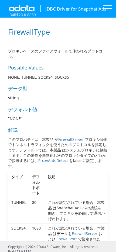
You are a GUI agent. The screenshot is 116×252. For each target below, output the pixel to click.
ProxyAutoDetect (53, 160)
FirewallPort (66, 238)
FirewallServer (71, 139)
